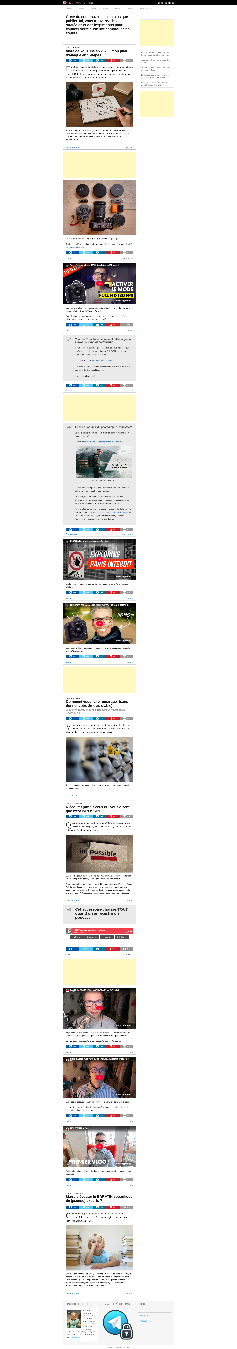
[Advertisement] (99, 165)
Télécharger (123, 937)
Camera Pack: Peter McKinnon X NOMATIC (103, 442)
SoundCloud (93, 937)
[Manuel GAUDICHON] (65, 2)
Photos (68, 258)
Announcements (71, 534)
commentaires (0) (127, 258)
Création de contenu (72, 147)
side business (75, 1337)
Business (105, 8)
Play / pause (69, 931)
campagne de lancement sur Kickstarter (107, 512)
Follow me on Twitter (159, 3)
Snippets (69, 390)
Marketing (117, 8)
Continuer (129, 147)
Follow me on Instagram (169, 3)
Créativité (81, 8)
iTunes (78, 937)
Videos (68, 330)
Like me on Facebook (162, 3)
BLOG (71, 3)
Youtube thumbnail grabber (102, 360)
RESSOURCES (88, 3)
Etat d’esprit (69, 8)
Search (141, 9)
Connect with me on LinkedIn (166, 3)
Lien (131, 1052)
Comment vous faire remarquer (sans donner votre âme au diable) (97, 703)
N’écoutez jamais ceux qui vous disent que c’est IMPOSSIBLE (97, 809)
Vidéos (130, 8)
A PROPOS (78, 3)
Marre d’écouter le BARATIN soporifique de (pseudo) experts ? (99, 1198)
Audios (68, 955)
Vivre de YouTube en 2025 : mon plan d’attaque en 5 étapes (96, 53)
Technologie (93, 8)
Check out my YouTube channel (173, 3)
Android (108, 937)
